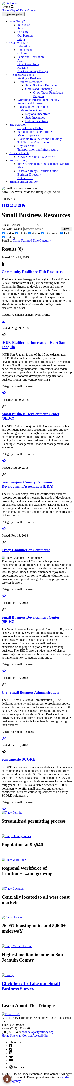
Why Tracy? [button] (17, 21)
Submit (66, 228)
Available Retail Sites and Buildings (39, 139)
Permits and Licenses (30, 103)
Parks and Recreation (30, 57)
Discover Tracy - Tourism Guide (37, 171)
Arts (20, 60)
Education (23, 46)
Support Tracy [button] (18, 160)
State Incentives (35, 117)
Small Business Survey (23, 181)
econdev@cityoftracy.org (37, 1032)
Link (67, 233)
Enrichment (24, 49)
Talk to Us (23, 25)
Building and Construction (33, 142)
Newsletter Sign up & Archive (36, 156)
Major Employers (28, 135)
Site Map (15, 1035)
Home (5, 10)
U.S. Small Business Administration (30, 692)
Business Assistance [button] (21, 74)
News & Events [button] (19, 153)
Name (16, 240)
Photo (23, 233)
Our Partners (25, 35)
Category (45, 240)
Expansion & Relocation (32, 106)
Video (10, 233)
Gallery (11, 237)
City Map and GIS (28, 146)
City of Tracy (18, 10)
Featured (26, 240)
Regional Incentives (37, 114)
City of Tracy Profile (30, 128)
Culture (22, 53)
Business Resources (29, 82)
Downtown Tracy (28, 64)
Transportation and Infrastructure (37, 149)
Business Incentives (29, 110)
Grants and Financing (38, 89)
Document (51, 233)
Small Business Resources (41, 85)
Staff (20, 28)
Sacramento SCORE (18, 759)
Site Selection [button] (17, 124)
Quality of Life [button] (18, 42)
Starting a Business (29, 78)
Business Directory (29, 174)
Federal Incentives (36, 121)
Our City (22, 32)
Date (36, 240)
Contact (32, 10)
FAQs (21, 39)
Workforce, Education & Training (38, 99)
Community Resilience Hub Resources (32, 272)
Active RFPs (25, 178)
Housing (22, 67)
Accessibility (40, 1035)
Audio (36, 233)
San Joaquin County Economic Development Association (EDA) (27, 484)
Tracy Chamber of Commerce (26, 550)
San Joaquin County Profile (34, 131)
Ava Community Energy (32, 71)
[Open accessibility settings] (7, 1079)
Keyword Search (12, 228)
